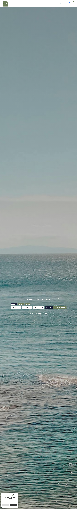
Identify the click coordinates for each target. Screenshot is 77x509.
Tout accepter (14, 505)
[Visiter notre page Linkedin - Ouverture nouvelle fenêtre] (62, 3)
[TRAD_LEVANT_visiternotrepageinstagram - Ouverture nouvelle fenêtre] (60, 3)
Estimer (28, 304)
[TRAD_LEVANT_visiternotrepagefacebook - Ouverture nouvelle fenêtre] (56, 3)
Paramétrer (6, 505)
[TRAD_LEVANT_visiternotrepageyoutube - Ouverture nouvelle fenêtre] (58, 3)
